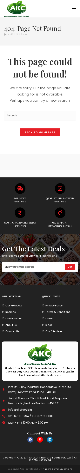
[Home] (5, 34)
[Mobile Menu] (74, 8)
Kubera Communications (57, 469)
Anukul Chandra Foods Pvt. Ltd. (50, 457)
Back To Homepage (40, 132)
